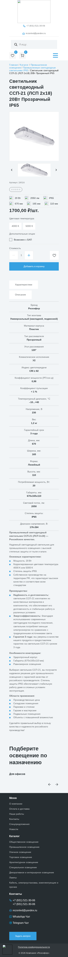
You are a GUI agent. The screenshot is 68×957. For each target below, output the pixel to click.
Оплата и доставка (19, 808)
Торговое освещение (20, 857)
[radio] (15, 226)
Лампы (13, 877)
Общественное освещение (23, 842)
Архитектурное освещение (23, 862)
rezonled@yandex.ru (36, 33)
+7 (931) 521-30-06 (35, 26)
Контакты (14, 819)
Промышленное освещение (24, 847)
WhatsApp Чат (21, 916)
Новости (13, 829)
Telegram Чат (21, 922)
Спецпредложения (19, 824)
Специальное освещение (23, 867)
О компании (15, 803)
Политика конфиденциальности (34, 947)
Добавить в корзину (34, 266)
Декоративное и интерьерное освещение (31, 872)
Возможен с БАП (23, 239)
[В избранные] (54, 255)
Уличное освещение (20, 852)
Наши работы (16, 814)
